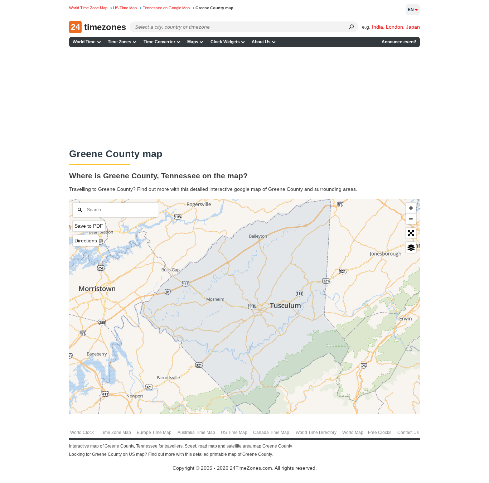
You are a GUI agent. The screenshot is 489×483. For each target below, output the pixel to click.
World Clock (82, 432)
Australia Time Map (196, 432)
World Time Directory (316, 432)
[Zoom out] (411, 218)
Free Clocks (379, 432)
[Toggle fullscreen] (411, 233)
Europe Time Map (154, 432)
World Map (352, 432)
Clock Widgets (225, 41)
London (394, 27)
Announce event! (399, 41)
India (377, 27)
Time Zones (119, 41)
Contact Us (408, 432)
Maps (192, 41)
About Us (261, 41)
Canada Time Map (271, 432)
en (411, 9)
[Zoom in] (411, 208)
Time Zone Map (116, 432)
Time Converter (159, 41)
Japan (413, 27)
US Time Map (234, 432)
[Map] (244, 306)
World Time (84, 41)
